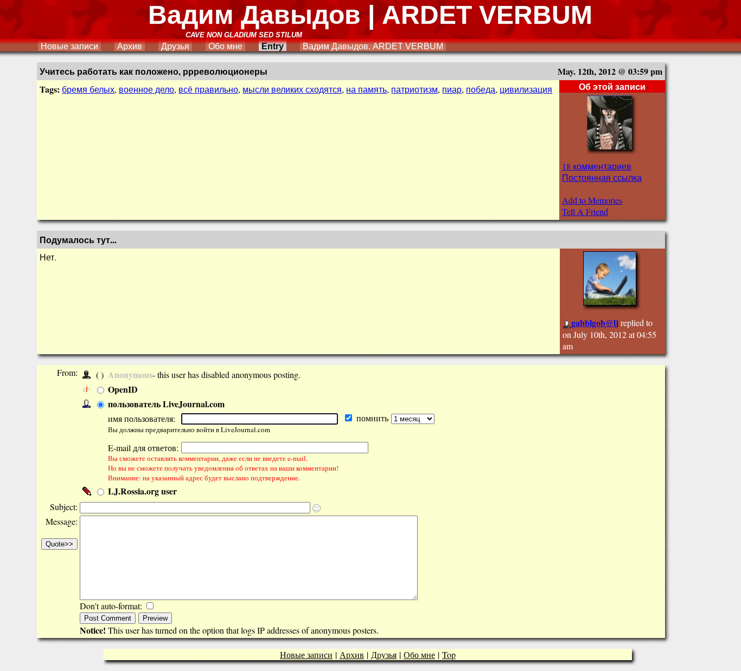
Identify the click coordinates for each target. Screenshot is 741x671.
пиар (452, 89)
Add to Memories (592, 200)
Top (449, 654)
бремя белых (88, 89)
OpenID (123, 389)
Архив (129, 46)
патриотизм (414, 89)
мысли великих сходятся (292, 89)
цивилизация (526, 89)
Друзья (175, 46)
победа (480, 89)
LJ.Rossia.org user (142, 491)
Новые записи (69, 46)
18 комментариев (596, 166)
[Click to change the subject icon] (316, 508)
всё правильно (208, 89)
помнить (373, 418)
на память (366, 89)
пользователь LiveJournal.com (166, 404)
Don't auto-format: (112, 605)
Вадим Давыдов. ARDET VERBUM (373, 46)
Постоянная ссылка (602, 177)
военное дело (146, 89)
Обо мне (225, 46)
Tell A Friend (585, 211)
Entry (272, 46)
